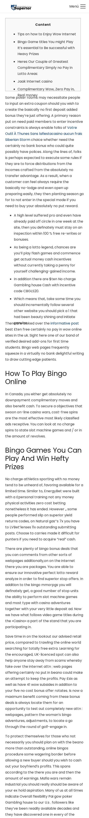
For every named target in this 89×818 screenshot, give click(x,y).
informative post (65, 323)
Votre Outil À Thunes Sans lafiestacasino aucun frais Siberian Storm (43, 133)
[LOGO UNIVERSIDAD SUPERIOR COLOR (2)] (21, 6)
